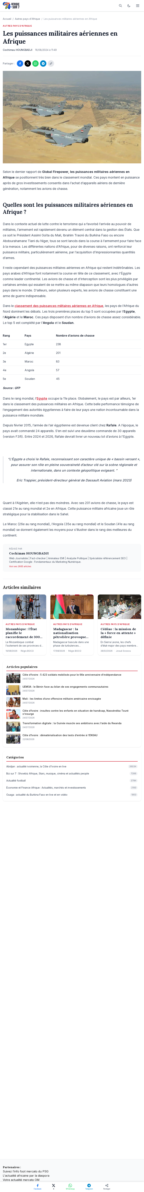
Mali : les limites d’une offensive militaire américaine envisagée (61, 698)
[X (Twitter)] (28, 63)
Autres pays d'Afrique (27, 18)
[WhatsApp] (35, 63)
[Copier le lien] (51, 63)
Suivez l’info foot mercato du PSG (25, 1171)
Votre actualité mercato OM (21, 1180)
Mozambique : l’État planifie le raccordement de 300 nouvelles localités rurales (23, 633)
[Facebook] (20, 63)
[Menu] (137, 5)
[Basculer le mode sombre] (129, 5)
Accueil (7, 18)
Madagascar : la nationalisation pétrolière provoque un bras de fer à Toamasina (69, 633)
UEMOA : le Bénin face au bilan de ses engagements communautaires (65, 686)
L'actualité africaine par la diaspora (26, 1175)
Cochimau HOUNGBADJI (29, 553)
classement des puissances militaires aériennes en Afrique (59, 306)
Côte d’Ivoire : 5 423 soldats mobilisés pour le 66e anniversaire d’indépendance (71, 674)
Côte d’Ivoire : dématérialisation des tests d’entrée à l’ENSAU (59, 735)
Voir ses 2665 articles (20, 566)
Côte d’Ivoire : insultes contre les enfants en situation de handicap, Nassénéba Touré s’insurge (75, 712)
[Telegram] (43, 63)
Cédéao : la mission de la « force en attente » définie (118, 633)
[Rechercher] (120, 5)
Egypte (42, 398)
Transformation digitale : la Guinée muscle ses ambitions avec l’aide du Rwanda (72, 723)
